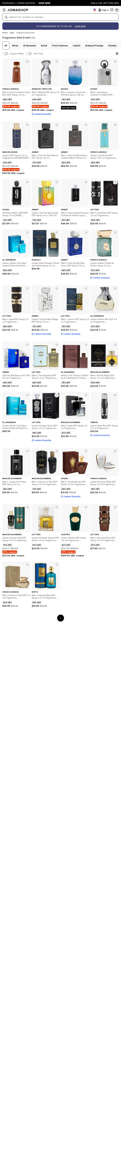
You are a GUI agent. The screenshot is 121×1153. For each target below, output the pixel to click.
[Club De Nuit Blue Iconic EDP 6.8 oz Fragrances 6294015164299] (27, 345)
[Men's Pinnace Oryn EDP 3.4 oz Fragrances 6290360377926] (27, 564)
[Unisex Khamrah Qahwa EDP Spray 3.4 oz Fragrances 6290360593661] (56, 507)
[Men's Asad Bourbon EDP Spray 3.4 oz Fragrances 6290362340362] (115, 507)
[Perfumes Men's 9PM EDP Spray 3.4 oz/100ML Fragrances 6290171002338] (27, 182)
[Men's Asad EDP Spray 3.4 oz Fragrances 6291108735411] (27, 288)
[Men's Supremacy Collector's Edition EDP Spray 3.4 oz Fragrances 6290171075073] (115, 61)
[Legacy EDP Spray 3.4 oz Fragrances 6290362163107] (27, 125)
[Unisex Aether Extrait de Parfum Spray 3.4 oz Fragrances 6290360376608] (115, 232)
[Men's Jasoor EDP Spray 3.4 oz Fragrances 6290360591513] (86, 288)
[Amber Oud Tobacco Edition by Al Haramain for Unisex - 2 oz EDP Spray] (86, 345)
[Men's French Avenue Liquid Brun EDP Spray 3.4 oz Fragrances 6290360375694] (27, 61)
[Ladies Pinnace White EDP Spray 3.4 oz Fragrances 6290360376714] (115, 451)
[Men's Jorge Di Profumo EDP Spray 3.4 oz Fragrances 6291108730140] (27, 451)
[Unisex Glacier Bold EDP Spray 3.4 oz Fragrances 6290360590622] (27, 507)
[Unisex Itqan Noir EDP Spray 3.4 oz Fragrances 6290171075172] (115, 395)
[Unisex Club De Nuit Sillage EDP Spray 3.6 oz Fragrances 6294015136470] (56, 288)
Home (5, 33)
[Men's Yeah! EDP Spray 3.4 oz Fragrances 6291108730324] (86, 395)
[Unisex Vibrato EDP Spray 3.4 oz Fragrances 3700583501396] (86, 507)
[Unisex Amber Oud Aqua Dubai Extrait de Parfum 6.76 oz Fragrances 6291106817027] (27, 395)
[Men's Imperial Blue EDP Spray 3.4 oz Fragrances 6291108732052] (56, 564)
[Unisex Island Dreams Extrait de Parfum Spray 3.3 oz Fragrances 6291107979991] (56, 232)
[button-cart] (117, 10)
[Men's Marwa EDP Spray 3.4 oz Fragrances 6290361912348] (56, 61)
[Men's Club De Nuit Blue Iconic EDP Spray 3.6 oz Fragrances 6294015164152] (86, 232)
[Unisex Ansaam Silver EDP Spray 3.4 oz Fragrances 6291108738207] (56, 395)
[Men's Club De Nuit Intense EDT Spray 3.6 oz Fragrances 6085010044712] (56, 125)
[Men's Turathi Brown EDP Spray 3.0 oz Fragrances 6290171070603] (86, 451)
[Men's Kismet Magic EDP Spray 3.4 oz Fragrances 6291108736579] (115, 345)
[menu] (4, 10)
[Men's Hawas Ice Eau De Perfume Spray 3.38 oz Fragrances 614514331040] (86, 61)
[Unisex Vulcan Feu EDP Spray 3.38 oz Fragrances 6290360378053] (115, 125)
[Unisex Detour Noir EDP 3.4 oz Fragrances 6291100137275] (115, 288)
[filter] (117, 53)
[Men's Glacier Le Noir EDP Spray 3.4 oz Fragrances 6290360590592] (56, 451)
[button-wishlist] (112, 10)
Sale (12, 33)
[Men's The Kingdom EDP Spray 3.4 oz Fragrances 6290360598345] (56, 345)
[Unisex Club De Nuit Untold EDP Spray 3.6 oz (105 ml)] (56, 182)
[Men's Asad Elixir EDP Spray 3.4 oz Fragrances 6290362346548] (115, 182)
